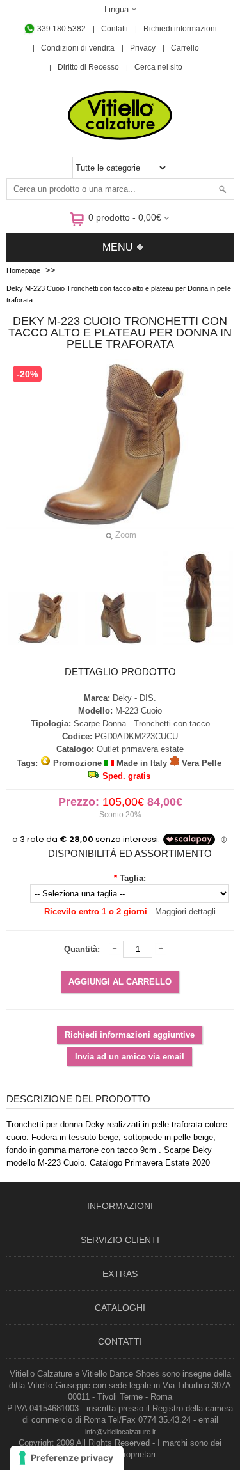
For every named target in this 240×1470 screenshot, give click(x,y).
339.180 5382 (60, 28)
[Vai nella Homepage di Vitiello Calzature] (120, 138)
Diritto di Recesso (88, 67)
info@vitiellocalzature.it (120, 1431)
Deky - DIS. (134, 698)
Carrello (185, 47)
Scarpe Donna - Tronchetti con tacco (142, 723)
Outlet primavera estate (140, 749)
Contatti (114, 28)
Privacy (143, 47)
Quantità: (82, 949)
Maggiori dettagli (185, 911)
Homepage (23, 270)
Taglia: (133, 878)
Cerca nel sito (158, 67)
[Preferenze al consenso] (67, 1458)
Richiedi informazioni (180, 28)
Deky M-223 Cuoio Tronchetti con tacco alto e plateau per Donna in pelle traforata (118, 294)
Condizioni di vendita (78, 47)
